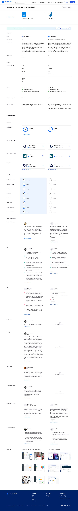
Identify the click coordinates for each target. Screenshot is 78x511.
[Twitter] (67, 505)
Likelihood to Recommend (11, 179)
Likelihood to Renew (10, 184)
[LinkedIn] (70, 505)
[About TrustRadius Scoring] (22, 36)
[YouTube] (62, 505)
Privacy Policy (19, 505)
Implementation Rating (11, 207)
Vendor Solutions (63, 495)
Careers (33, 498)
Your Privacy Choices (27, 505)
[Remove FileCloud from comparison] (70, 12)
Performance (9, 198)
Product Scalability (10, 211)
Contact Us (34, 500)
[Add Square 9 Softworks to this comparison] (43, 146)
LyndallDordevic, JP (30, 248)
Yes (57, 28)
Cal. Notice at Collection (36, 505)
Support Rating (9, 202)
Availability (9, 193)
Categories (34, 2)
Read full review (27, 238)
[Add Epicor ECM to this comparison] (43, 156)
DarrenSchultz (29, 288)
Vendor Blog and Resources (65, 498)
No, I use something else (64, 28)
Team (33, 496)
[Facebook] (65, 505)
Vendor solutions (41, 2)
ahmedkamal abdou (30, 367)
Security (14, 505)
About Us (33, 495)
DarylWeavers (29, 404)
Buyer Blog (48, 496)
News (33, 499)
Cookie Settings (45, 505)
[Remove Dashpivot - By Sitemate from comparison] (44, 12)
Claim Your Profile (63, 496)
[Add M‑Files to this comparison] (43, 165)
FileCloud (50, 18)
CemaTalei (28, 428)
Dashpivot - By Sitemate (28, 18)
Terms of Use (9, 505)
